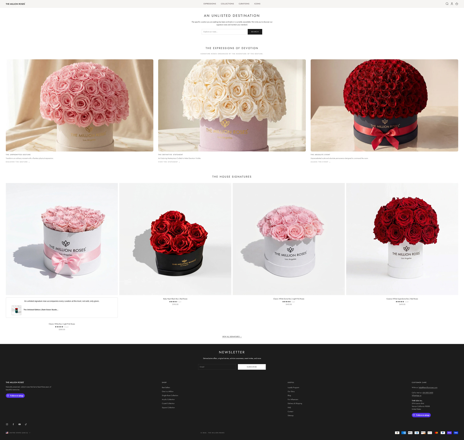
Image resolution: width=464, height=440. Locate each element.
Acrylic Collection (168, 399)
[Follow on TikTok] (26, 424)
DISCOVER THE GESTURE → (18, 162)
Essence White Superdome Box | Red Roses (402, 299)
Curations (244, 3)
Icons (257, 3)
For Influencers (293, 399)
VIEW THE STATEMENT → (169, 162)
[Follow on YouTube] (19, 424)
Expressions (210, 3)
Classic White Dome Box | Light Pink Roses (288, 299)
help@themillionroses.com (428, 387)
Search (255, 32)
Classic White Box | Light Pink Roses (62, 324)
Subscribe (252, 367)
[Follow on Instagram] (7, 424)
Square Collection (168, 407)
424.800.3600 (427, 392)
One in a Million (167, 391)
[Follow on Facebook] (13, 424)
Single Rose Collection (170, 395)
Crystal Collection (168, 403)
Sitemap (291, 415)
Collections (227, 3)
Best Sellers (166, 387)
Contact (290, 411)
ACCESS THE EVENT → (321, 162)
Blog (289, 395)
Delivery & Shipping (295, 403)
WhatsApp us (416, 395)
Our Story (291, 391)
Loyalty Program (293, 387)
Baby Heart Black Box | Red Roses (175, 299)
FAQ (289, 407)
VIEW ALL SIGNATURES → (232, 336)
